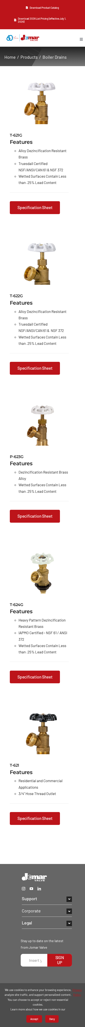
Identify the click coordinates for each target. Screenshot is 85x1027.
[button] (47, 898)
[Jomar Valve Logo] (34, 875)
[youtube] (31, 888)
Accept (34, 1018)
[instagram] (23, 888)
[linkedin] (39, 888)
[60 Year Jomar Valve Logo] (23, 36)
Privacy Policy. (77, 992)
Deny (52, 1018)
